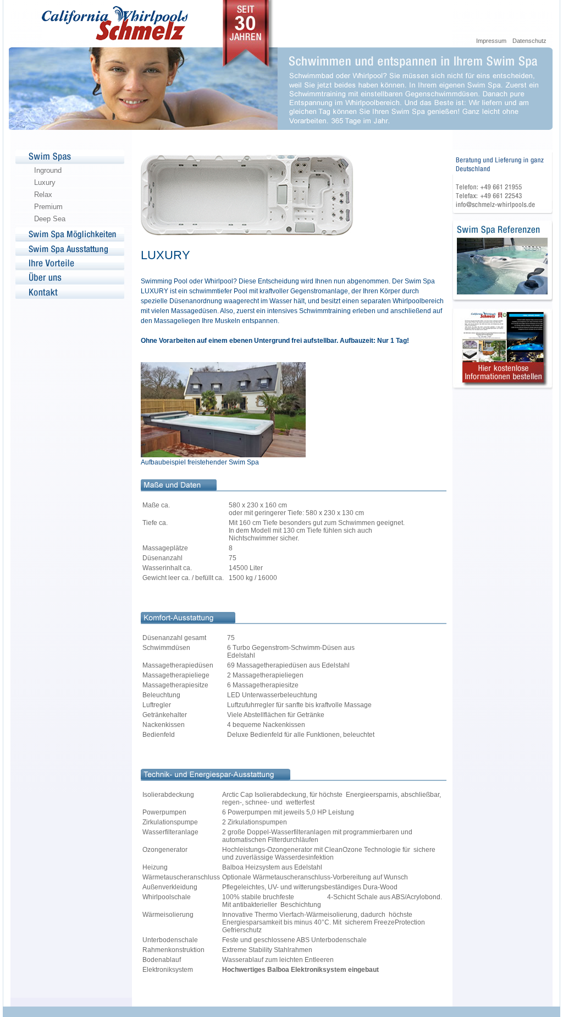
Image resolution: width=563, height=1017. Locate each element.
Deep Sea (49, 219)
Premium (48, 207)
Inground (48, 170)
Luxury (45, 182)
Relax (43, 194)
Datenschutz (529, 40)
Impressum (491, 40)
